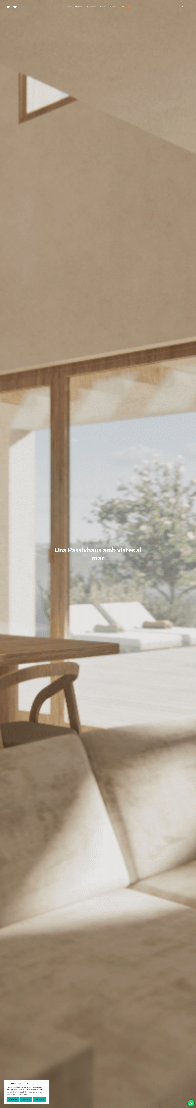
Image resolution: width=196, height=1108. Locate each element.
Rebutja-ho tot (25, 1099)
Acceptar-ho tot (40, 1099)
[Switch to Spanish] (129, 7)
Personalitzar (12, 1099)
